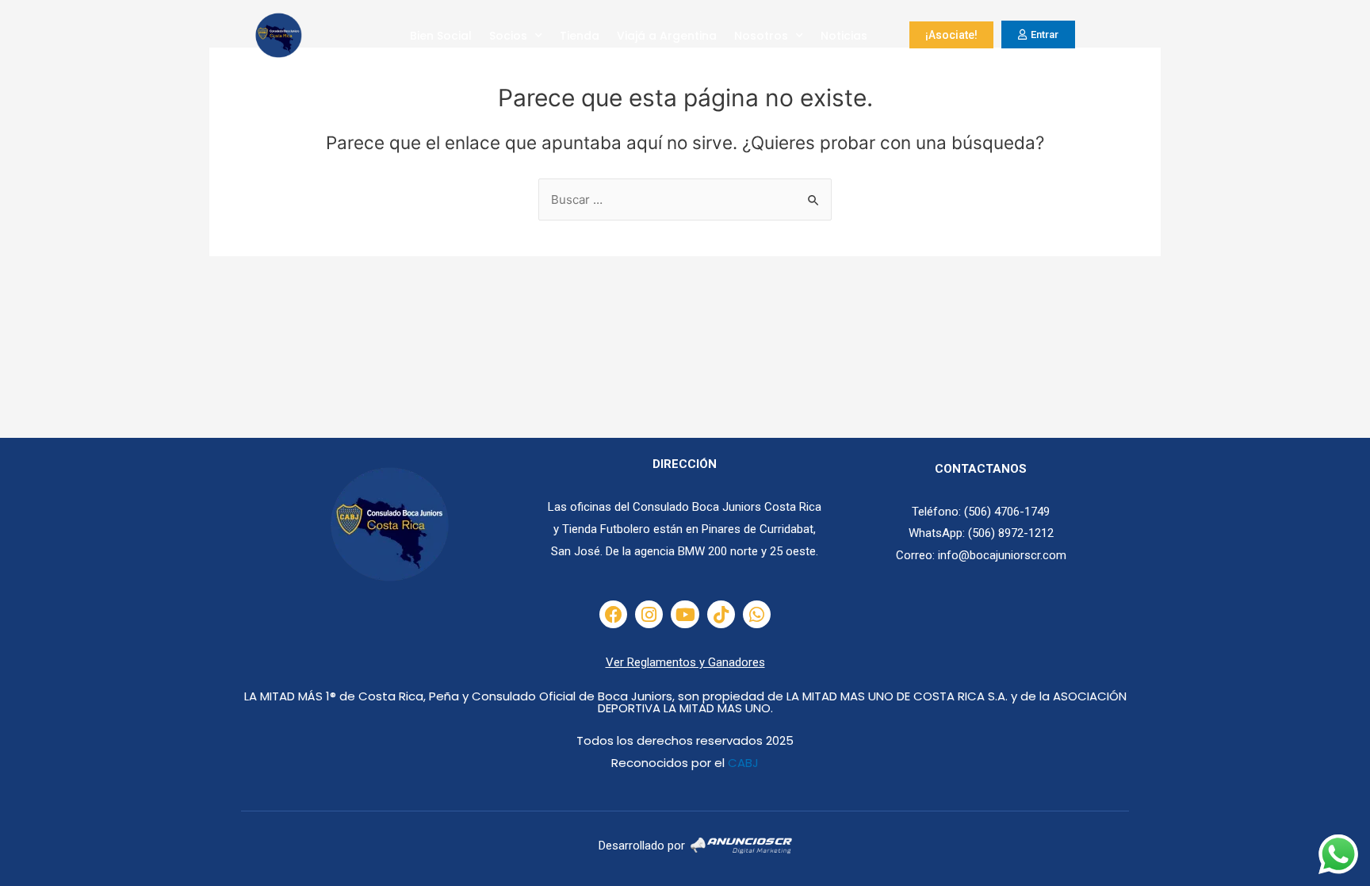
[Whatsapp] (757, 614)
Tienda (579, 36)
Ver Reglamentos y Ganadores (685, 662)
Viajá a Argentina (667, 36)
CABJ (743, 762)
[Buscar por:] (685, 199)
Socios (508, 36)
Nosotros (761, 36)
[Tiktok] (721, 614)
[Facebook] (613, 614)
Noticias (844, 36)
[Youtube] (684, 614)
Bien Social (441, 36)
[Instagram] (649, 614)
